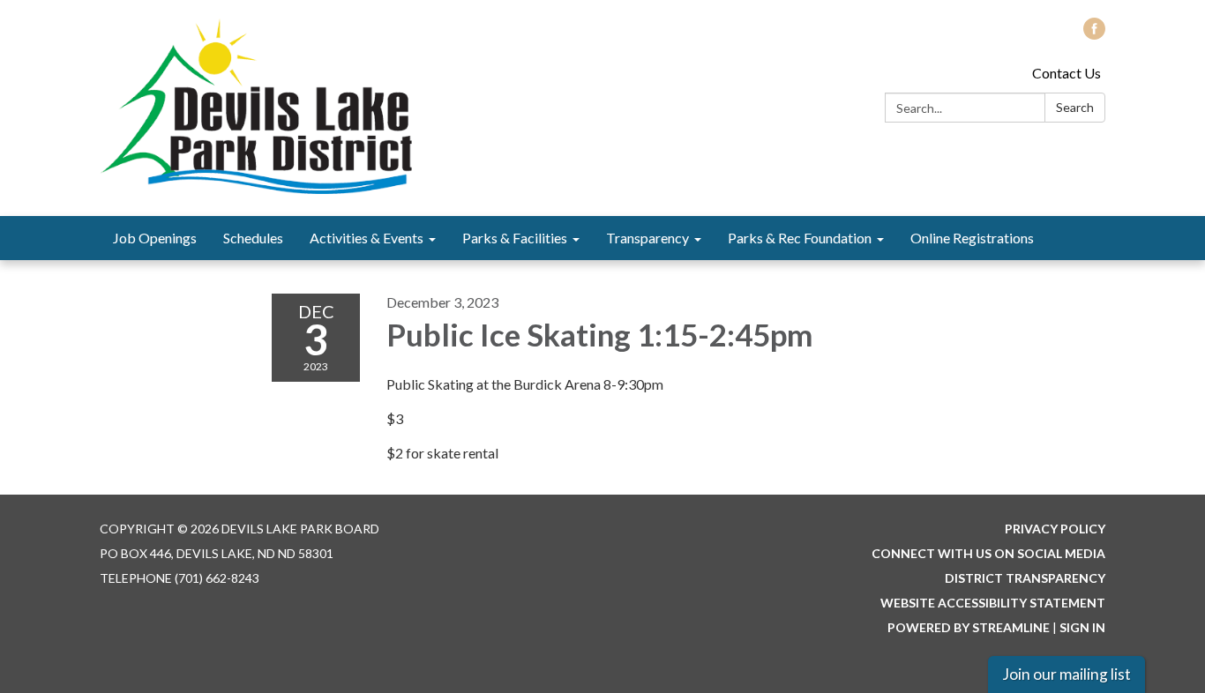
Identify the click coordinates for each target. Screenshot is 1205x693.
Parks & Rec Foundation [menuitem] (800, 237)
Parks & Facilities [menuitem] (514, 237)
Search (1075, 107)
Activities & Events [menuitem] (366, 237)
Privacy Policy (1055, 528)
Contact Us (1066, 72)
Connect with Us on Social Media (988, 553)
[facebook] (1094, 34)
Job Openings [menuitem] (155, 237)
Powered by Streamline (968, 627)
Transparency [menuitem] (647, 237)
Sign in (1082, 627)
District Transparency (1025, 577)
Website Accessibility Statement (992, 602)
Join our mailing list (1066, 674)
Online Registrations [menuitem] (972, 237)
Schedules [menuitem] (253, 237)
